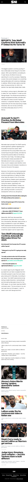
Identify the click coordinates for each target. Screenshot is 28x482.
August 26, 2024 (17, 213)
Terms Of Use (23, 475)
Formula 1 (4, 38)
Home (3, 475)
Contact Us (14, 476)
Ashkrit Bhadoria (4, 333)
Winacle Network (20, 478)
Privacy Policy (9, 475)
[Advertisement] (14, 20)
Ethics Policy (16, 475)
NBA (2, 408)
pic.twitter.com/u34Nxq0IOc (15, 260)
